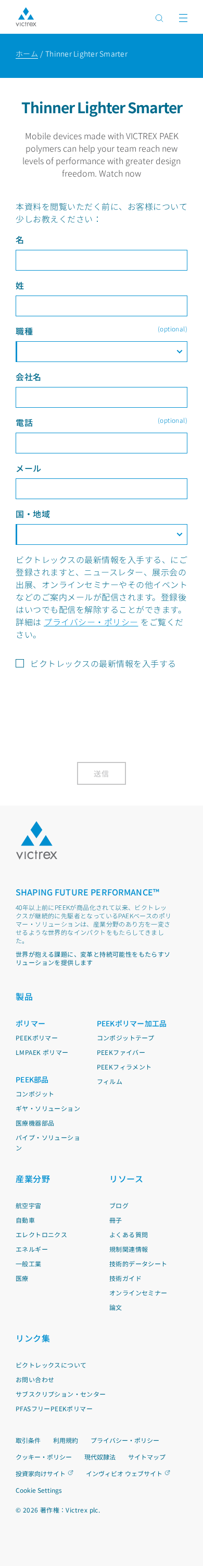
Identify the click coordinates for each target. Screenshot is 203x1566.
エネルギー (32, 1248)
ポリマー (30, 1023)
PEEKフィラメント (124, 1066)
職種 (101, 330)
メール (29, 468)
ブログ (119, 1205)
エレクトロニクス (41, 1234)
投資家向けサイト (41, 1473)
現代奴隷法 (100, 1456)
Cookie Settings (39, 1490)
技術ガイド (125, 1278)
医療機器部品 (35, 1122)
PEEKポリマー (37, 1037)
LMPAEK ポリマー (42, 1052)
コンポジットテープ (126, 1037)
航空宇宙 (29, 1205)
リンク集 (33, 1338)
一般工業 (29, 1263)
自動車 (25, 1219)
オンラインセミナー (138, 1292)
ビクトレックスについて (51, 1364)
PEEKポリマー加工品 (132, 1023)
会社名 (29, 376)
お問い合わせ (35, 1379)
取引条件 (28, 1440)
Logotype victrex (26, 16)
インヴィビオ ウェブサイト (124, 1473)
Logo (36, 840)
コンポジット (35, 1093)
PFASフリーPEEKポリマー (54, 1408)
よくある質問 (128, 1234)
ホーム (27, 53)
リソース (126, 1178)
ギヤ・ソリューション (48, 1108)
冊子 (115, 1219)
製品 (24, 996)
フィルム (110, 1081)
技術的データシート (138, 1263)
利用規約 (65, 1440)
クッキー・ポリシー (44, 1456)
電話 (101, 422)
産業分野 (33, 1178)
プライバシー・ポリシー (91, 621)
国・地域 (33, 513)
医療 (22, 1278)
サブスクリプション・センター (61, 1393)
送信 (102, 773)
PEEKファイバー (121, 1052)
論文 (115, 1307)
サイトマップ (147, 1456)
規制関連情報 (128, 1248)
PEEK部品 (32, 1079)
